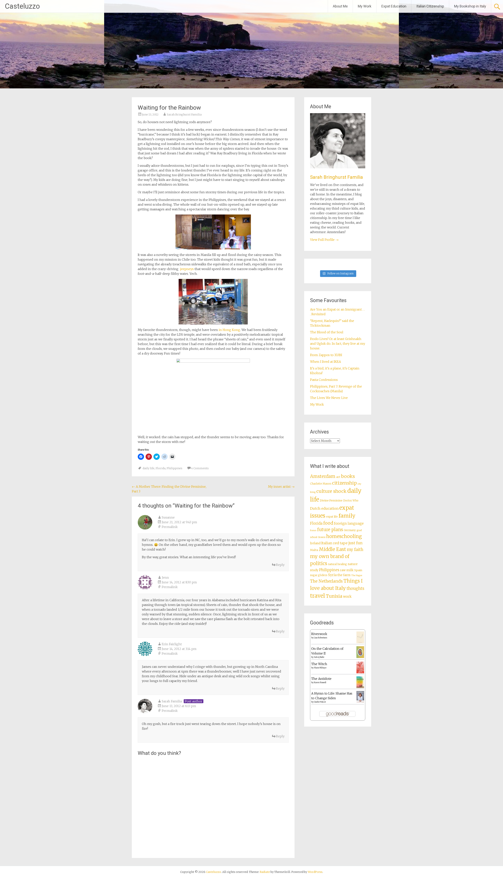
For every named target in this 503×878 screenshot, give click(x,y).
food (328, 523)
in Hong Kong (229, 330)
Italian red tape (334, 543)
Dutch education (324, 508)
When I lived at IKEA (325, 362)
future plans (330, 529)
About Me (340, 6)
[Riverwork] (360, 642)
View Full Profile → (324, 240)
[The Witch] (360, 672)
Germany (350, 530)
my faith (355, 549)
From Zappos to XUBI (326, 355)
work (347, 596)
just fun (355, 543)
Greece (321, 537)
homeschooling (344, 536)
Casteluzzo (22, 6)
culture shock (331, 491)
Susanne (168, 517)
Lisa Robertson (320, 637)
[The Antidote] (360, 687)
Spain (358, 570)
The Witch (319, 664)
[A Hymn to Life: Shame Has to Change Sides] (360, 702)
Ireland (315, 543)
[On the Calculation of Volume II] (360, 657)
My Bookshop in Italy (470, 6)
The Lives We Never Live (329, 398)
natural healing (337, 564)
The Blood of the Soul (326, 332)
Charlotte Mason (320, 483)
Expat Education (393, 6)
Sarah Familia (172, 701)
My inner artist (281, 486)
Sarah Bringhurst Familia (184, 114)
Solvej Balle (319, 657)
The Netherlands (326, 581)
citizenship (344, 483)
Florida (160, 468)
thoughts (355, 588)
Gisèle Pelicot (320, 702)
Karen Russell (320, 682)
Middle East (332, 549)
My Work (364, 6)
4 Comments (200, 468)
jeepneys (187, 269)
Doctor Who (350, 500)
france (313, 530)
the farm (344, 575)
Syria (332, 575)
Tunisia (334, 596)
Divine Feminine (331, 500)
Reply (280, 565)
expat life (332, 516)
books (348, 476)
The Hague (356, 575)
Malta (314, 550)
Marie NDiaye (320, 667)
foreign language (349, 523)
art (338, 477)
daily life (148, 468)
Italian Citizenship (430, 6)
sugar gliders (318, 575)
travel (317, 595)
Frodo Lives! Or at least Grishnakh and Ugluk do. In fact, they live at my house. (337, 343)
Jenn (165, 577)
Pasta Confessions (324, 380)
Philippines (174, 468)
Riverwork (319, 634)
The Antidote (321, 679)
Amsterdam (322, 476)
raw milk (346, 570)
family (347, 515)
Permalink (170, 527)
